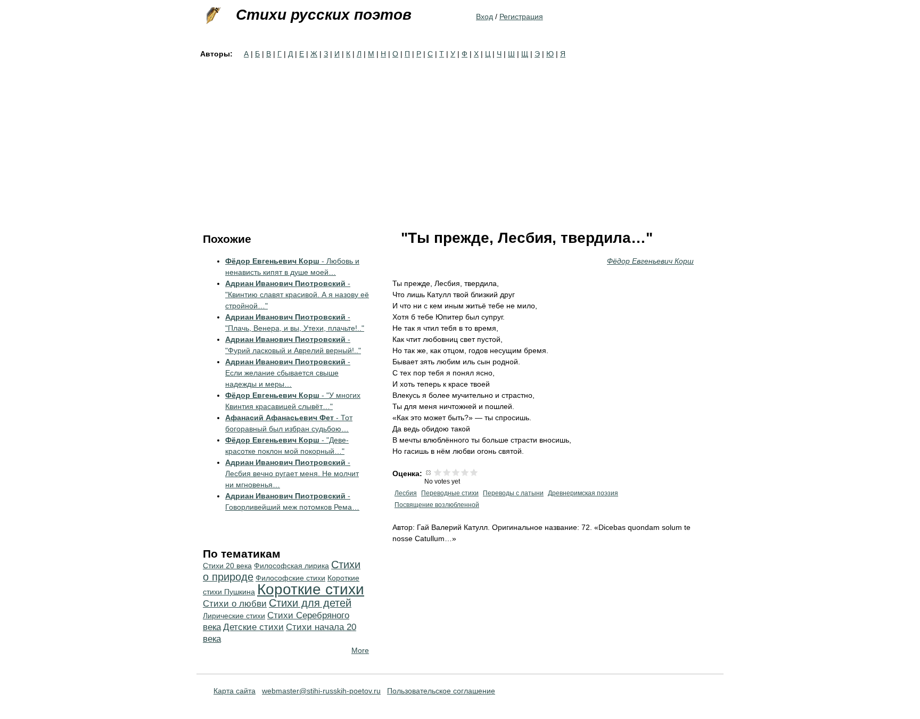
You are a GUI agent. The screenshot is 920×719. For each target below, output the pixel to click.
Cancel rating (428, 472)
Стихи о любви (235, 604)
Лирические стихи (234, 615)
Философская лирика (291, 565)
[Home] (212, 15)
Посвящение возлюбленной (437, 505)
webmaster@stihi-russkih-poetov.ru (321, 691)
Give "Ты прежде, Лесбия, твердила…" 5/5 (474, 472)
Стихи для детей (310, 603)
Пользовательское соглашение (441, 691)
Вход (484, 16)
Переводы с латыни (513, 493)
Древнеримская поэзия (583, 493)
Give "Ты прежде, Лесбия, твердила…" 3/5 (456, 472)
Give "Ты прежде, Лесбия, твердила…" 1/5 (437, 472)
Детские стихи (253, 627)
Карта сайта (234, 691)
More (360, 650)
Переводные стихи (450, 493)
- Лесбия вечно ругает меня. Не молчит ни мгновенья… (292, 473)
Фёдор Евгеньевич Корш (650, 261)
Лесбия (406, 493)
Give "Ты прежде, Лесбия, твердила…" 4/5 (465, 472)
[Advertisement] (460, 139)
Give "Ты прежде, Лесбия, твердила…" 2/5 (446, 472)
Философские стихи (290, 578)
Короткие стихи (310, 589)
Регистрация (521, 16)
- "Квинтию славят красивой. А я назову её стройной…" (297, 294)
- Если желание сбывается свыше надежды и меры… (287, 372)
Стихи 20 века (227, 565)
